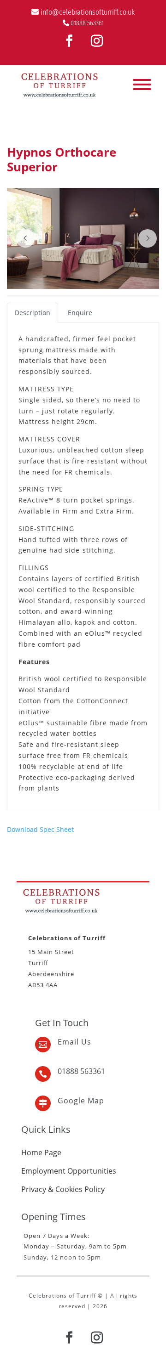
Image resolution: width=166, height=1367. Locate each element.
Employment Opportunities (68, 1171)
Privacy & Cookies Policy (63, 1189)
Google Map (81, 1101)
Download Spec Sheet (40, 829)
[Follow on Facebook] (69, 41)
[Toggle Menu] (142, 84)
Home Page (41, 1152)
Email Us (74, 1042)
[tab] (32, 312)
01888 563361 (87, 23)
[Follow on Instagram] (97, 41)
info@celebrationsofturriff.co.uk (88, 12)
